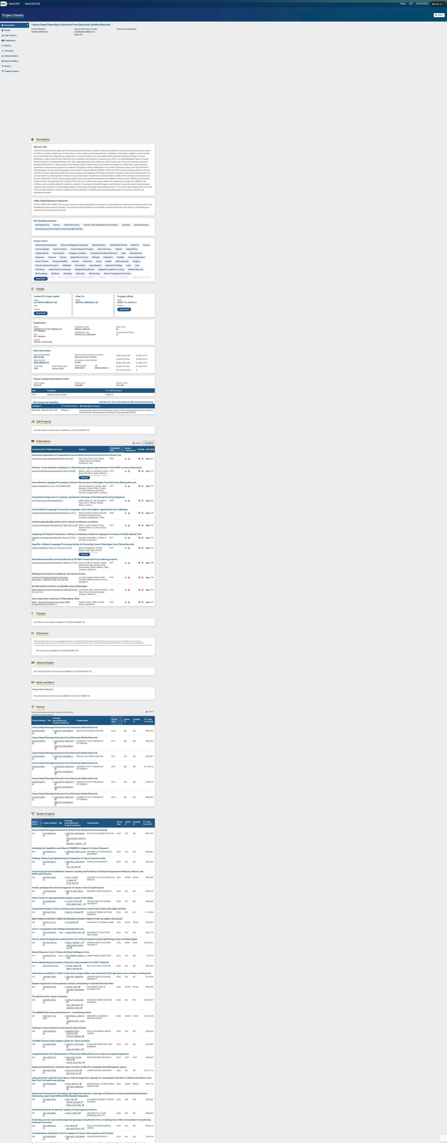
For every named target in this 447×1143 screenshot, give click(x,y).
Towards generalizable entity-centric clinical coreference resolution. (65, 522)
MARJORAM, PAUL (75, 932)
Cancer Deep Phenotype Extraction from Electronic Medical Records (65, 727)
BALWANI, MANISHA (74, 1088)
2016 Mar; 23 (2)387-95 (50, 578)
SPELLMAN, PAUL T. (76, 904)
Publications (10, 40)
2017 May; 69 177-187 (55, 563)
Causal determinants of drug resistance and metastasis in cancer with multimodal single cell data (79, 908)
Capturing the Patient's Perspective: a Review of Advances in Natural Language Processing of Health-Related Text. (87, 534)
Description (9, 25)
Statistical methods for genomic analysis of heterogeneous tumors (64, 1109)
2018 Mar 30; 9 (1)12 (54, 513)
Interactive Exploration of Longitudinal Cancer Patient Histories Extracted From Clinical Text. (77, 455)
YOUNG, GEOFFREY (75, 1062)
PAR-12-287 (39, 357)
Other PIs (78, 35)
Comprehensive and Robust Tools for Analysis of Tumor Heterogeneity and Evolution (72, 1133)
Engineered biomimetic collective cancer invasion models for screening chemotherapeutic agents (79, 1067)
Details (7, 30)
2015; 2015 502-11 (51, 603)
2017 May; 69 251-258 (55, 525)
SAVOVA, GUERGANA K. (85, 302)
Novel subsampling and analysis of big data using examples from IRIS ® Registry (70, 962)
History (8, 66)
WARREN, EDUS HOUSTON (72, 1032)
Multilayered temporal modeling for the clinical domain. (59, 574)
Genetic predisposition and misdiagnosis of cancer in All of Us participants (68, 887)
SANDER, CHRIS (74, 1008)
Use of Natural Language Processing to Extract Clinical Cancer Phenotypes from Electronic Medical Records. (84, 482)
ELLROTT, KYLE (74, 901)
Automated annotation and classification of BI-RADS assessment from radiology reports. (75, 559)
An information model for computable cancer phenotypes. (60, 586)
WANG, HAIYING (74, 969)
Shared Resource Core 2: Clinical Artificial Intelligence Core (60, 952)
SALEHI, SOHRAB (74, 912)
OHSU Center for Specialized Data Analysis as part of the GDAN (62, 898)
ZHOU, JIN (72, 877)
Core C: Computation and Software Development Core (58, 929)
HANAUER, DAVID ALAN (76, 853)
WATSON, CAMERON (74, 978)
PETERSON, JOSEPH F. (75, 1017)
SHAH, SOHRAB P (75, 1049)
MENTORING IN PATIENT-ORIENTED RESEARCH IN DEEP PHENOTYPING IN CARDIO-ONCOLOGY (77, 919)
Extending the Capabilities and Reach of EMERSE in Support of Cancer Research (70, 848)
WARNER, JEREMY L (76, 844)
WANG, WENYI (73, 1113)
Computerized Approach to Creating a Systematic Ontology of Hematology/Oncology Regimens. (78, 497)
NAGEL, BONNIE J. (75, 943)
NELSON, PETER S (75, 1129)
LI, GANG (71, 880)
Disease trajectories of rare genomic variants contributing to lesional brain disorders (73, 983)
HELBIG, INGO (73, 987)
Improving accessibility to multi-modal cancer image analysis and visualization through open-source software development (91, 973)
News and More (12, 61)
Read (40, 279)
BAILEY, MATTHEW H (74, 892)
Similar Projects (12, 71)
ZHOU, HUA (72, 883)
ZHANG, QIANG (73, 966)
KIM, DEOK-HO (73, 1073)
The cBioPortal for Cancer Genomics (49, 996)
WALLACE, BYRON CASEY (73, 1058)
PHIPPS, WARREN (75, 1036)
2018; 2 (47, 500)
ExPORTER (422, 3)
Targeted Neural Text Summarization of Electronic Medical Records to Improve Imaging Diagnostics (80, 1054)
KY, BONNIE (72, 922)
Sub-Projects (11, 35)
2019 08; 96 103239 (54, 471)
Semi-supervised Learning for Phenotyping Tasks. (56, 598)
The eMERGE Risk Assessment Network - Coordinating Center (61, 1012)
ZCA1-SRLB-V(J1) (41, 362)
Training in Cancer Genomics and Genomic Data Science (59, 1028)
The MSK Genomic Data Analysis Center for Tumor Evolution (61, 1041)
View (84, 478)
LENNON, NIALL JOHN (75, 1022)
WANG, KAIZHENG (75, 1105)
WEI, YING (71, 1099)
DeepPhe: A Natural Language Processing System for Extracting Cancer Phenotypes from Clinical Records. (83, 544)
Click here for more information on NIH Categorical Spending (126, 402)
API (411, 3)
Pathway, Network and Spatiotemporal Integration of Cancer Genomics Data (68, 858)
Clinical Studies (11, 56)
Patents (7, 46)
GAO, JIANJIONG (74, 1005)
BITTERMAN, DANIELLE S (76, 957)
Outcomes (9, 51)
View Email (40, 313)
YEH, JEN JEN (73, 867)
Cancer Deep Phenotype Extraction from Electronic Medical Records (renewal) (69, 830)
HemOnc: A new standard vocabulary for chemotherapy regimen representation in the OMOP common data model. (87, 467)
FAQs (403, 3)
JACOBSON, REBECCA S (44, 302)
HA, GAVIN (72, 1126)
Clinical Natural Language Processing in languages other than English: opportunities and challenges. (80, 509)
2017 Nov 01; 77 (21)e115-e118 (52, 548)
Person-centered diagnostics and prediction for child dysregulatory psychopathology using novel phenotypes (84, 939)
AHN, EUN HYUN (74, 1070)
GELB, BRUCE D (74, 1084)
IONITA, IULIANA (74, 1102)
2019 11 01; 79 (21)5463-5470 (51, 486)
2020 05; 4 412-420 (52, 459)
